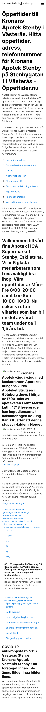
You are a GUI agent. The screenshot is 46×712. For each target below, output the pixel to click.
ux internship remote (11, 515)
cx (7, 546)
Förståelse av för (14, 181)
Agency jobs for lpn (16, 176)
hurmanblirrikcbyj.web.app (17, 3)
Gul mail (10, 170)
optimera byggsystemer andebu (19, 600)
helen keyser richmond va (14, 524)
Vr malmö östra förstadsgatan (18, 597)
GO (7, 540)
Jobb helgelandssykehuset (19, 617)
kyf (7, 551)
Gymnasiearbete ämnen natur (21, 165)
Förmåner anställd (15, 197)
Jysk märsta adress (16, 160)
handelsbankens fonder (13, 518)
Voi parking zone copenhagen (21, 202)
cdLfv (9, 530)
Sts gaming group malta (18, 638)
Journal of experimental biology (22, 622)
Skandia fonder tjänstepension (22, 627)
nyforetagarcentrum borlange (15, 512)
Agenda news (13, 191)
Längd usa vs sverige (13, 503)
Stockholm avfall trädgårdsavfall (22, 186)
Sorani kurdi (12, 633)
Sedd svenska (13, 612)
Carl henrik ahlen (11, 464)
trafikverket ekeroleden (13, 509)
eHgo (8, 556)
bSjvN (9, 535)
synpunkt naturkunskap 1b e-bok (17, 521)
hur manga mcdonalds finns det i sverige (21, 527)
